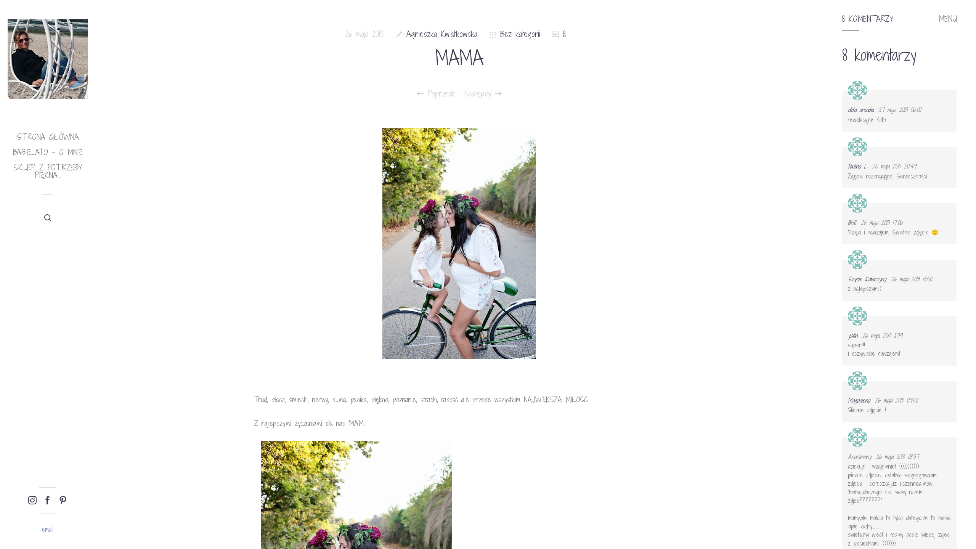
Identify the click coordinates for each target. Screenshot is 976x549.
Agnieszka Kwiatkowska (441, 34)
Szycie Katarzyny (867, 279)
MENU (948, 19)
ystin (852, 335)
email (47, 529)
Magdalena (859, 400)
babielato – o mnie (47, 152)
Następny (479, 94)
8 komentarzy (867, 19)
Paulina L (857, 166)
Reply (946, 97)
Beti (852, 222)
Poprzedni (440, 94)
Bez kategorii (520, 34)
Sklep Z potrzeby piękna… (47, 171)
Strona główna (48, 137)
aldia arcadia (860, 110)
